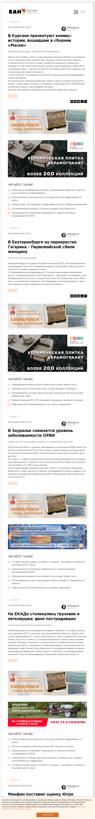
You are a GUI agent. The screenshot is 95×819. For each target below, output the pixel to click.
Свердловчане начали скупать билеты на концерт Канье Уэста (44, 385)
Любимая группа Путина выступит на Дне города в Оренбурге (44, 389)
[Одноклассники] (75, 101)
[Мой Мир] (82, 101)
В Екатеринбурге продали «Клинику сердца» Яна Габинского (44, 209)
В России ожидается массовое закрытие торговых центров (42, 746)
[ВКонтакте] (71, 101)
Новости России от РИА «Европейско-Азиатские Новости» (17, 12)
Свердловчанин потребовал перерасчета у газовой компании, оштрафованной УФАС (44, 214)
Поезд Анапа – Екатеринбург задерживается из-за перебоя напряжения (49, 204)
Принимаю (47, 815)
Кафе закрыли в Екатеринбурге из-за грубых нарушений (41, 404)
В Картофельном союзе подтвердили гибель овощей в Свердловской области (48, 582)
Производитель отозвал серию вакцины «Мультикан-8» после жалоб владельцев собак (47, 394)
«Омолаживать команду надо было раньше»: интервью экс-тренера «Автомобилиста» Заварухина (47, 759)
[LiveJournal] (85, 101)
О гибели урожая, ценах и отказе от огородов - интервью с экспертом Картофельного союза (48, 563)
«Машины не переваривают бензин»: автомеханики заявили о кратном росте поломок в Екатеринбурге (48, 191)
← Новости (14, 22)
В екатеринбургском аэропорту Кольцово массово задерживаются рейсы (46, 198)
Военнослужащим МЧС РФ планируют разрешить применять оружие (47, 400)
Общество (13, 96)
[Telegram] (78, 101)
